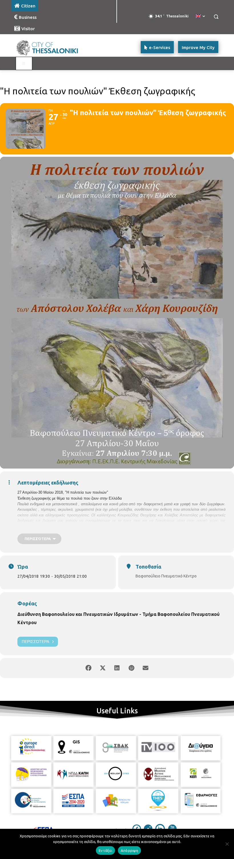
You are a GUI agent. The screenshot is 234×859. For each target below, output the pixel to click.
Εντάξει (105, 850)
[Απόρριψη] (227, 844)
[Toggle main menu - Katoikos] (24, 63)
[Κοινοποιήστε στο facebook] (88, 668)
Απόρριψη (129, 850)
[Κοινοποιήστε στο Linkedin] (117, 668)
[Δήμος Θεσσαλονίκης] (50, 47)
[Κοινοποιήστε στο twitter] (103, 668)
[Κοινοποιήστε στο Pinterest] (131, 668)
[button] (216, 16)
